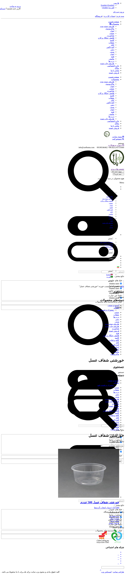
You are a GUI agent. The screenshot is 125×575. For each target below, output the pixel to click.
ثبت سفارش (114, 516)
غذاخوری (110, 36)
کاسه (112, 40)
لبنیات (116, 347)
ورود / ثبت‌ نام (117, 171)
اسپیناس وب (106, 572)
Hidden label (114, 284)
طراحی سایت (118, 572)
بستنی (111, 33)
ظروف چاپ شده (107, 63)
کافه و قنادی (114, 340)
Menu (122, 183)
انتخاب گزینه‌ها (100, 508)
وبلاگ (117, 68)
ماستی (111, 59)
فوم (112, 56)
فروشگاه (98, 16)
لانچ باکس (110, 47)
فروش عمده (114, 73)
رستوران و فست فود (105, 310)
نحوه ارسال (114, 518)
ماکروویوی (109, 29)
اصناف (116, 308)
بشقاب (111, 43)
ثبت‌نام (2, 9)
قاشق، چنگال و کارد (106, 38)
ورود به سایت (15, 6)
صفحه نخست (113, 22)
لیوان (112, 31)
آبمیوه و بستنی (113, 305)
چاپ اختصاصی (113, 66)
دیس (112, 50)
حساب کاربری (109, 16)
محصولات (115, 24)
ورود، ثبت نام (118, 12)
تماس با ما (115, 70)
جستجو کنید (117, 139)
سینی (112, 52)
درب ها (111, 61)
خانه (122, 286)
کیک (112, 45)
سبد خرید (120, 16)
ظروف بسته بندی (107, 26)
